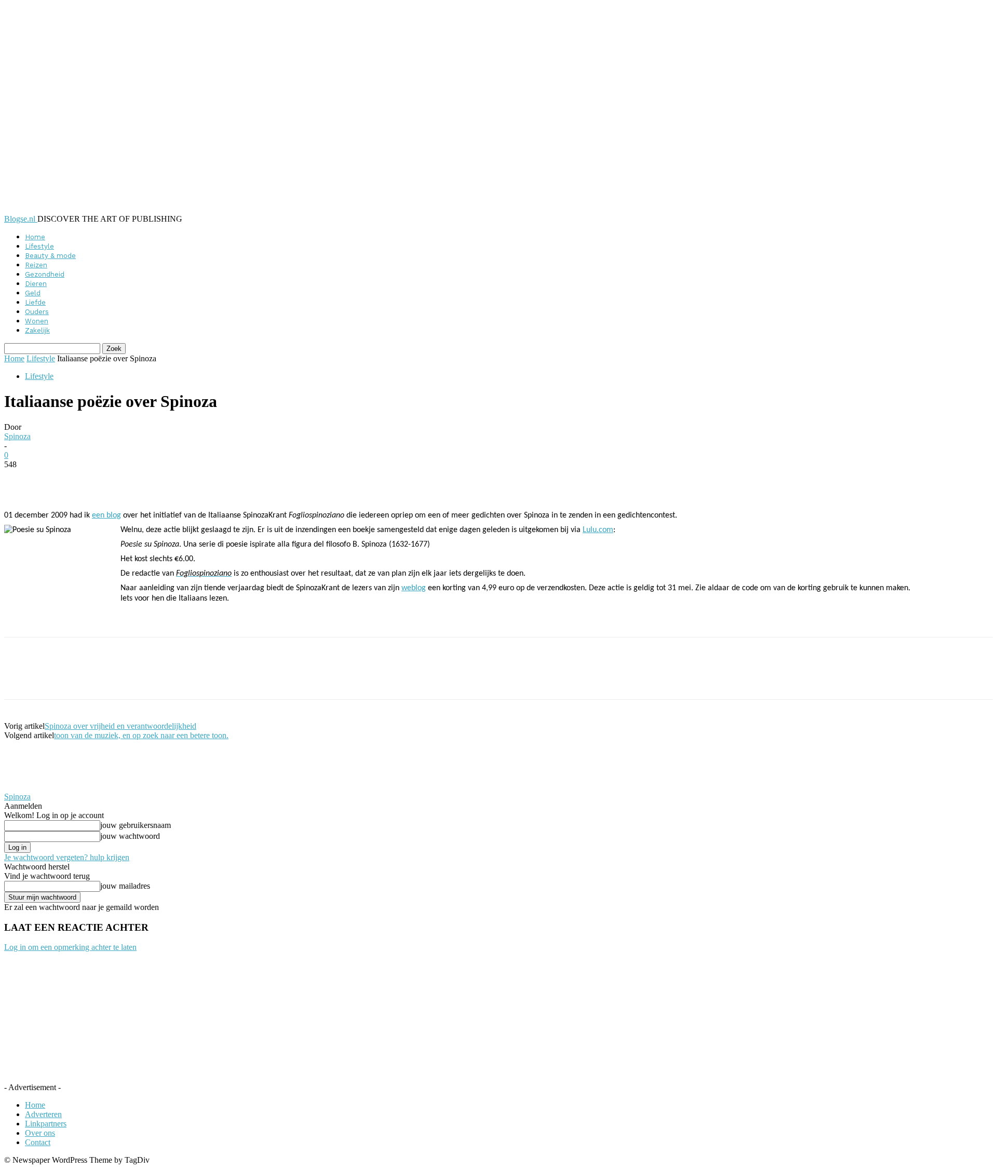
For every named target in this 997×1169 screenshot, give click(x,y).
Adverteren (43, 1114)
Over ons (40, 1133)
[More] (257, 480)
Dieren (36, 284)
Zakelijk (37, 330)
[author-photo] (29, 787)
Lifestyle (39, 246)
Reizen (36, 265)
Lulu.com (598, 530)
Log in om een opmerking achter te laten (70, 947)
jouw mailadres (125, 885)
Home (35, 237)
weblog (413, 588)
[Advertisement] (241, 619)
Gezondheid (44, 274)
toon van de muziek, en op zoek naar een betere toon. (141, 735)
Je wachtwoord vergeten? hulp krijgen (66, 857)
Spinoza (17, 436)
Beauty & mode (50, 256)
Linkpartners (45, 1123)
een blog (106, 515)
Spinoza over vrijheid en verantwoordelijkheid (120, 726)
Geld (33, 293)
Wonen (36, 321)
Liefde (35, 302)
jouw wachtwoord (130, 836)
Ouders (37, 312)
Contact (37, 1142)
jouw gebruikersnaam (135, 825)
